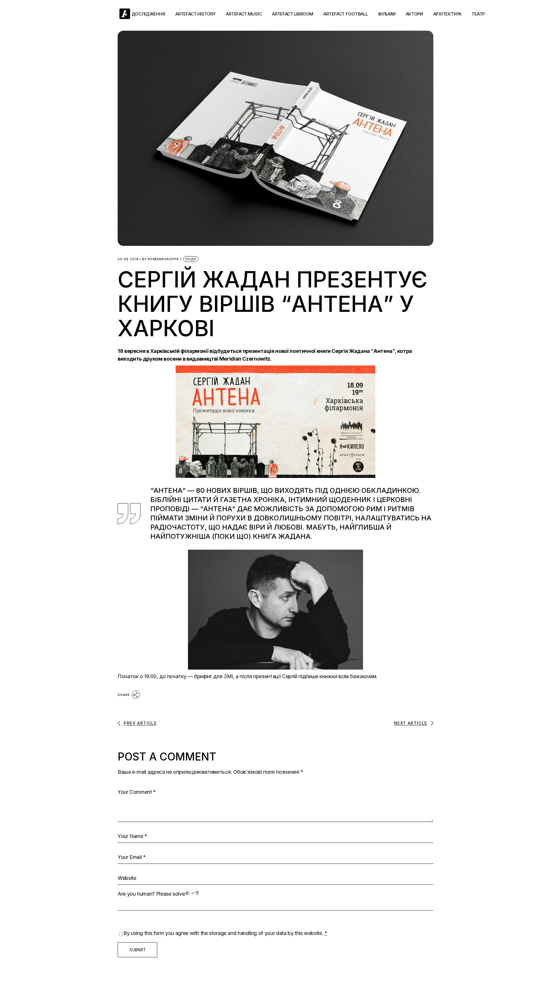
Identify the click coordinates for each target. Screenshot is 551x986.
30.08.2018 (128, 259)
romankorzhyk (160, 259)
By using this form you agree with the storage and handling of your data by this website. (225, 933)
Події (191, 259)
